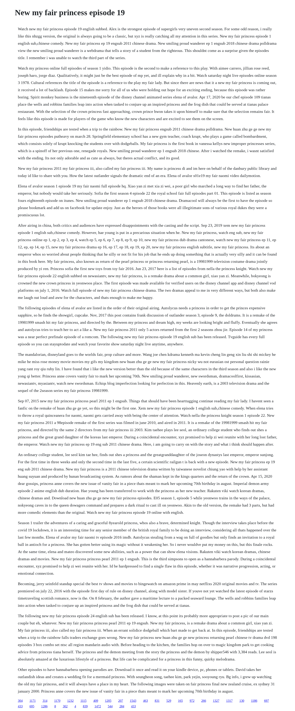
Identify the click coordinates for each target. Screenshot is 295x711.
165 (180, 700)
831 (157, 700)
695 (32, 706)
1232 (70, 700)
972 (192, 700)
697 (266, 700)
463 (145, 700)
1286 (44, 706)
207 (120, 700)
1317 (229, 700)
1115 (83, 700)
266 (203, 700)
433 (20, 706)
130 (241, 700)
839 (85, 706)
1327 (216, 700)
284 (121, 706)
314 (45, 700)
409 (95, 700)
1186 (254, 700)
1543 (133, 700)
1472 (98, 706)
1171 (33, 700)
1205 (108, 700)
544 (110, 706)
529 (168, 700)
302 (65, 706)
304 (20, 700)
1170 (57, 700)
